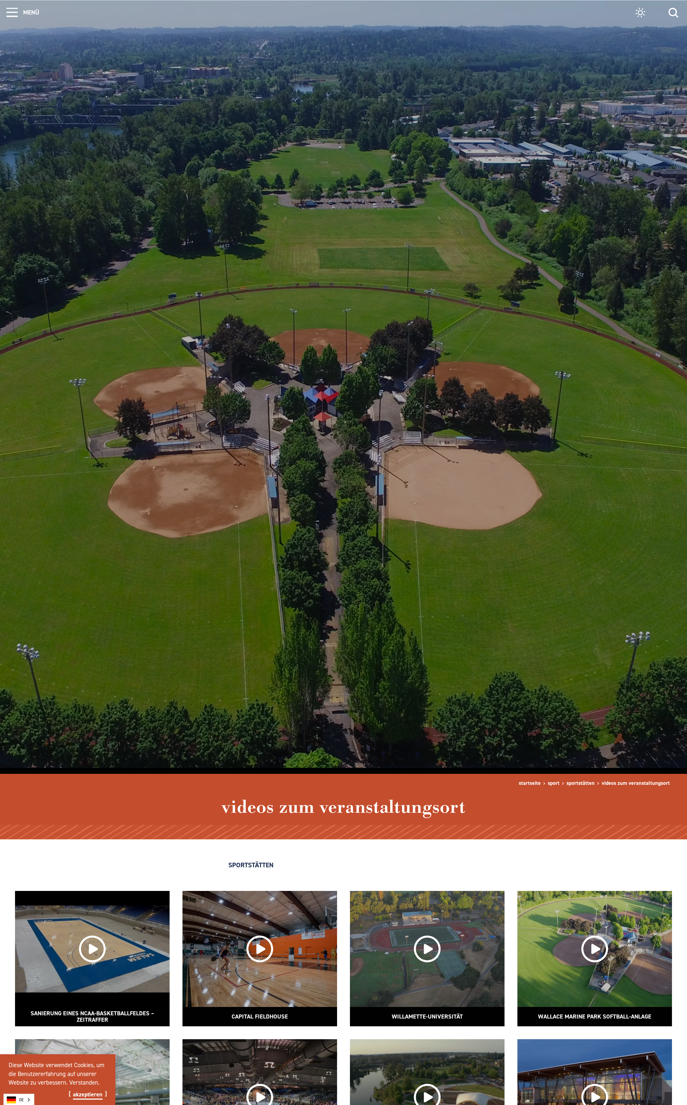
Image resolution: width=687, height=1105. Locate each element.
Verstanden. (84, 1082)
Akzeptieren (88, 1094)
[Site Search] (673, 11)
